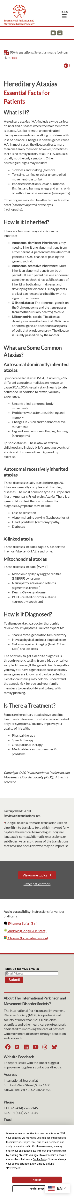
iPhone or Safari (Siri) (22, 923)
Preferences (37, 1188)
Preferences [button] (13, 1168)
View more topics (35, 875)
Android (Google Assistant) (26, 931)
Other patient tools (37, 884)
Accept (37, 1179)
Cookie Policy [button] (40, 1159)
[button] (64, 14)
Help (14, 57)
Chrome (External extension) (27, 938)
